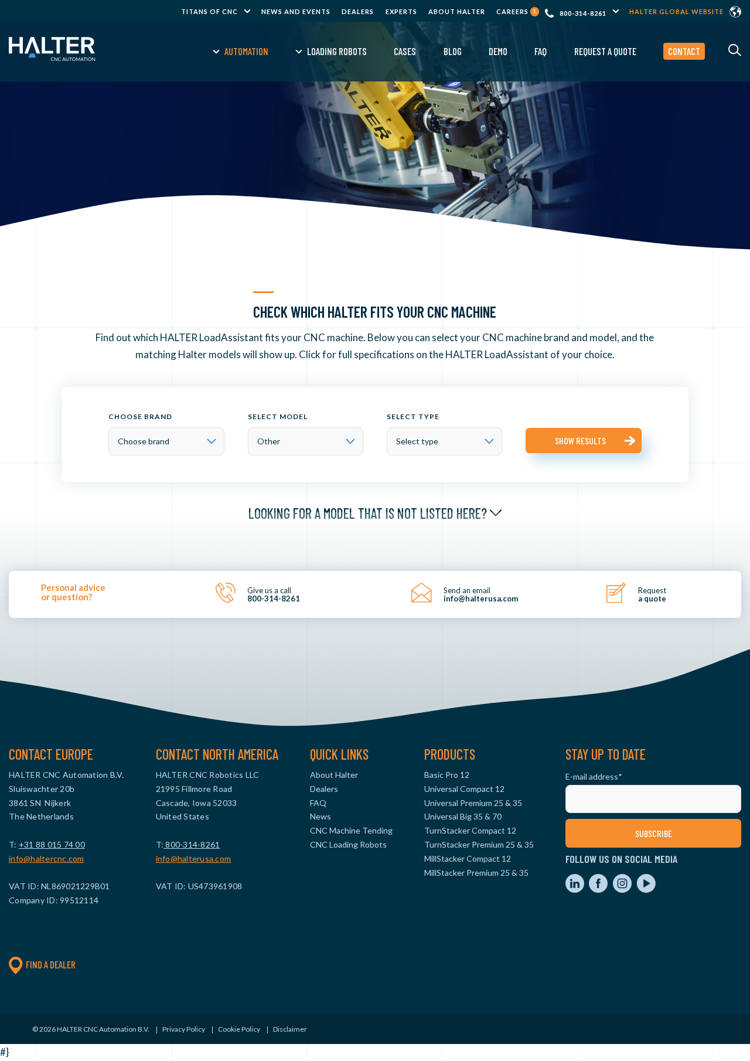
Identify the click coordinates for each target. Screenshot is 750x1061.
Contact (684, 51)
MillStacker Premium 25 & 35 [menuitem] (476, 873)
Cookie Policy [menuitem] (239, 1029)
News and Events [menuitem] (295, 11)
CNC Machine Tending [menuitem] (351, 830)
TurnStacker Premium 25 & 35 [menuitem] (479, 844)
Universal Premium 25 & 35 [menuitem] (473, 803)
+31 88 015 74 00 (52, 844)
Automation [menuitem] (246, 51)
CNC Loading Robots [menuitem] (348, 844)
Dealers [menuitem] (358, 11)
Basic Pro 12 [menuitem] (446, 775)
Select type (413, 416)
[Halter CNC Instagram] (623, 890)
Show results (580, 440)
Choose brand (140, 416)
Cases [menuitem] (405, 51)
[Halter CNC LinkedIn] (575, 890)
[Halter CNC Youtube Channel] (646, 890)
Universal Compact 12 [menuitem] (464, 789)
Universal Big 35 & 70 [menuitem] (463, 816)
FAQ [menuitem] (540, 51)
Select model (278, 416)
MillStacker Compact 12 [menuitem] (467, 858)
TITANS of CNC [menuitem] (209, 11)
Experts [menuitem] (401, 11)
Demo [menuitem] (498, 51)
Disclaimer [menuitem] (290, 1029)
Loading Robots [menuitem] (337, 51)
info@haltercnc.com (46, 858)
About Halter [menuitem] (456, 11)
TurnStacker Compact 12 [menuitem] (470, 830)
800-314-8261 (583, 13)
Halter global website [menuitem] (676, 11)
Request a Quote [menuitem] (605, 51)
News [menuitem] (320, 816)
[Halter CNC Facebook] (599, 890)
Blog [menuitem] (453, 51)
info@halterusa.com (193, 858)
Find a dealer (51, 964)
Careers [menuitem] (516, 11)
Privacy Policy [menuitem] (183, 1029)
